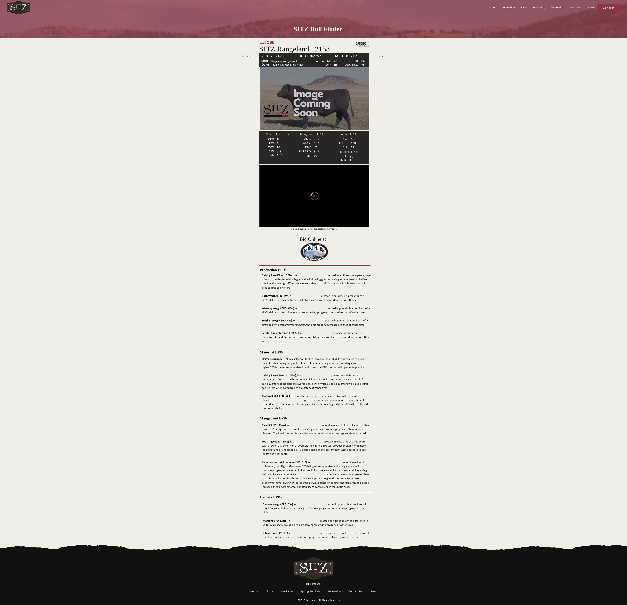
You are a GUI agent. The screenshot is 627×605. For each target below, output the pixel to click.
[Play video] (314, 196)
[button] (493, 7)
